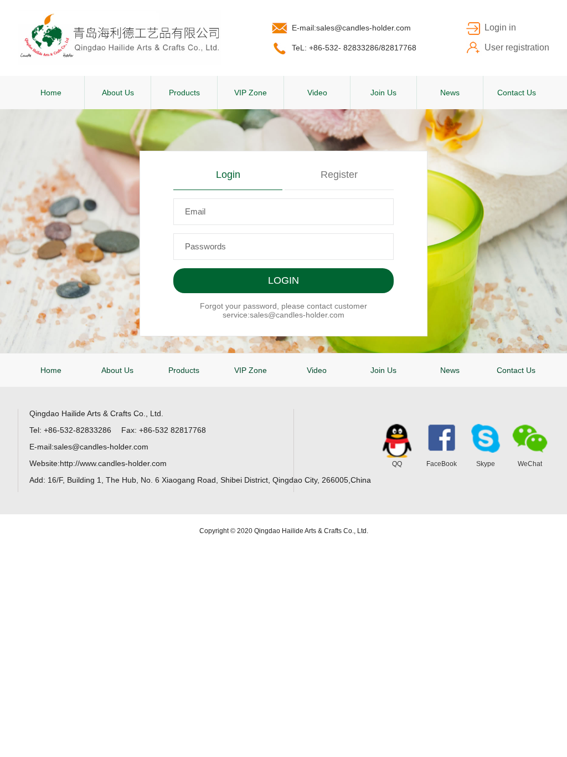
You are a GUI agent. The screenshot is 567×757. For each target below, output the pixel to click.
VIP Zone (250, 92)
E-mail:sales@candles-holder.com (351, 27)
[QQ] (397, 441)
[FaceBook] (441, 438)
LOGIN (283, 280)
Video (317, 92)
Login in (500, 27)
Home (50, 92)
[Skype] (485, 438)
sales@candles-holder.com (297, 314)
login (228, 174)
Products (184, 92)
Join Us (383, 92)
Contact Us (516, 92)
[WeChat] (530, 438)
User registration (516, 47)
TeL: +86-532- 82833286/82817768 (354, 47)
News (450, 92)
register (339, 174)
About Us (118, 92)
